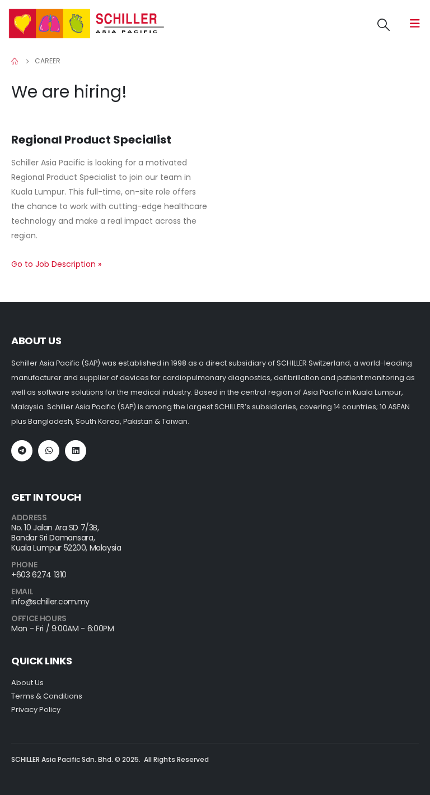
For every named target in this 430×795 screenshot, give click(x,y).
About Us (27, 682)
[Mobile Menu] (415, 23)
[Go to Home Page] (15, 61)
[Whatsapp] (48, 450)
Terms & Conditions (46, 696)
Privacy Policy (35, 709)
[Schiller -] (86, 23)
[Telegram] (21, 450)
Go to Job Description (56, 264)
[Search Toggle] (383, 25)
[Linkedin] (75, 450)
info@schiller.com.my (50, 601)
